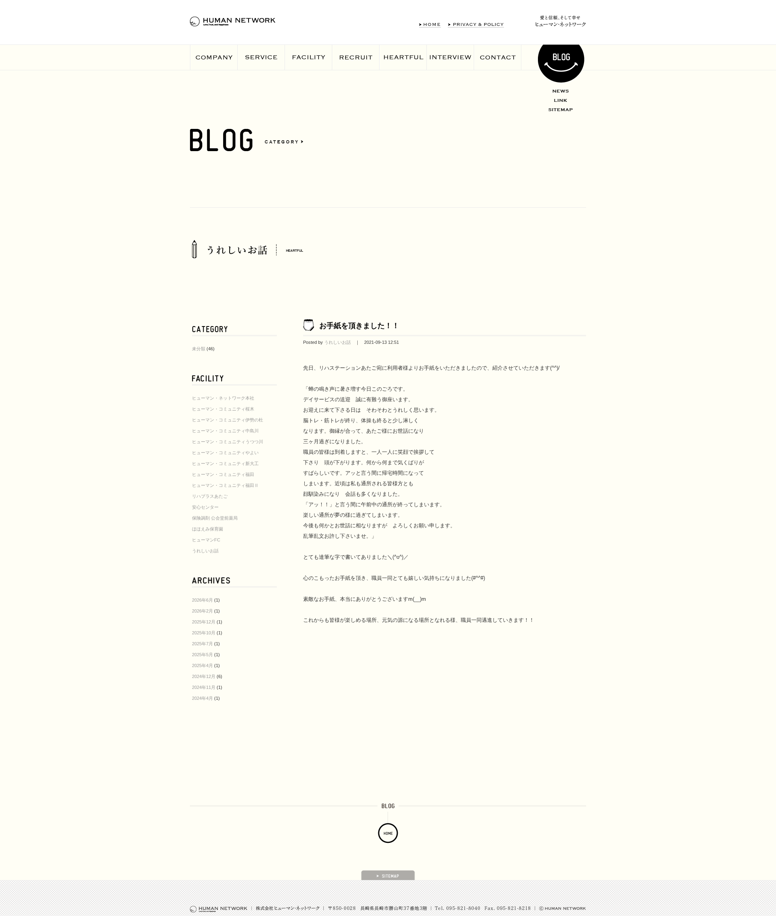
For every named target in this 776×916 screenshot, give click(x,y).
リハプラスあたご (210, 496)
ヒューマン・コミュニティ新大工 (225, 463)
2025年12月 (203, 621)
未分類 (198, 348)
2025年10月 (203, 632)
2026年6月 (202, 600)
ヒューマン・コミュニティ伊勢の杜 (227, 419)
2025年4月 (202, 665)
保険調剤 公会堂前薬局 (215, 518)
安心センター (205, 507)
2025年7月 (202, 643)
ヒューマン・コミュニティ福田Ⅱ (225, 485)
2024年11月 (203, 687)
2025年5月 (202, 654)
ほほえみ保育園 (207, 528)
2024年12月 (203, 676)
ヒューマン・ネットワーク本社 (223, 398)
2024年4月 (202, 698)
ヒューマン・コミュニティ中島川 (225, 430)
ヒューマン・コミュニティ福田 (223, 474)
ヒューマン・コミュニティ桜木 (223, 408)
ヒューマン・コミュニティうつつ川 (227, 441)
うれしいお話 (205, 550)
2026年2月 (202, 611)
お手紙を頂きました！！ (359, 326)
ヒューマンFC (206, 539)
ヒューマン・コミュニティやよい (225, 452)
